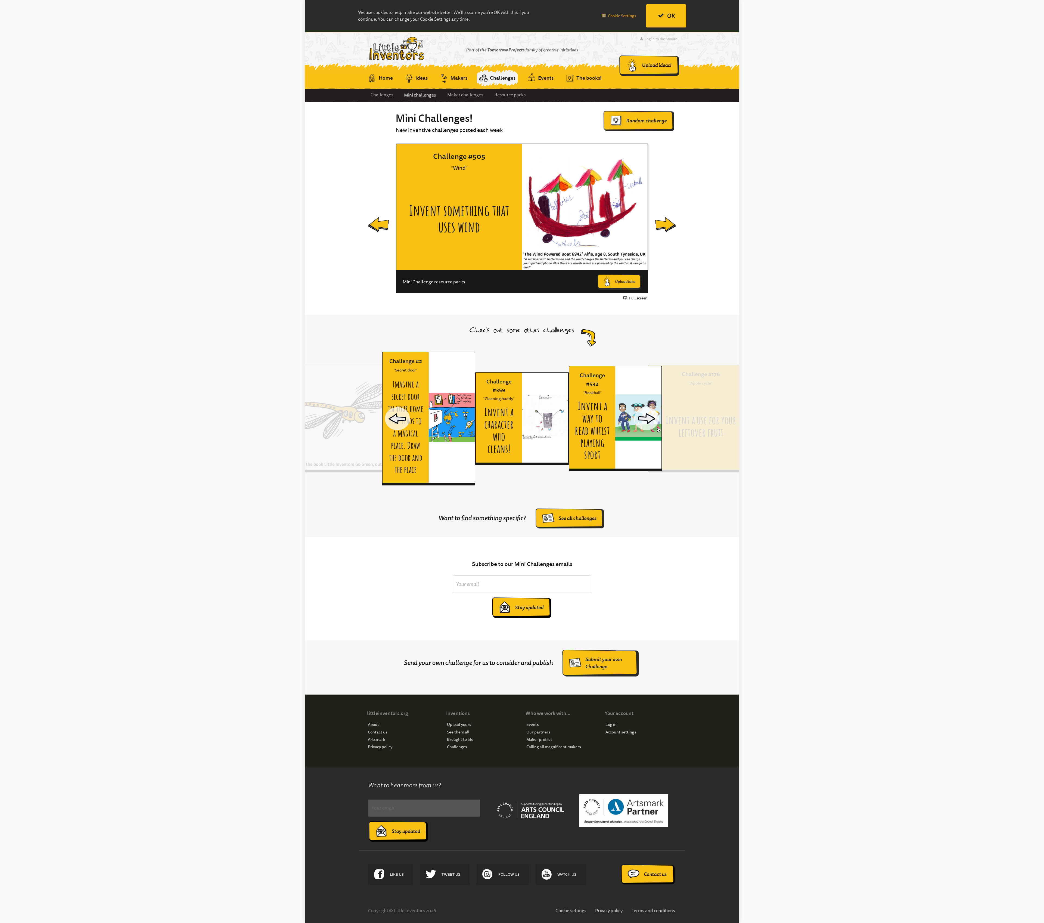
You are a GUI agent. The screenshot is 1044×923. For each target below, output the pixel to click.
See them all (458, 732)
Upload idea (625, 281)
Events (532, 724)
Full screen (638, 298)
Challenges (382, 95)
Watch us (566, 874)
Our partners (538, 732)
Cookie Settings (622, 16)
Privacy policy (380, 747)
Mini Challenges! (434, 118)
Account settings (620, 732)
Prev (373, 218)
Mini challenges (420, 94)
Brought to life (460, 739)
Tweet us (451, 874)
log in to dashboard (661, 39)
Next (661, 218)
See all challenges (577, 518)
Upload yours (459, 724)
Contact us (377, 732)
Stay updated (529, 607)
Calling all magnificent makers (553, 747)
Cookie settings (570, 910)
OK (671, 16)
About (373, 724)
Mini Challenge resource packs (434, 281)
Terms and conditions (653, 910)
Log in (611, 724)
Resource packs (510, 95)
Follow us (509, 874)
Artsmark (376, 739)
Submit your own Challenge (603, 663)
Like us (397, 874)
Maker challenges (465, 95)
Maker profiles (539, 739)
